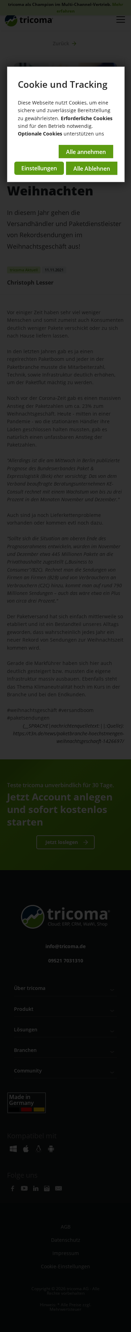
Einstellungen (39, 168)
